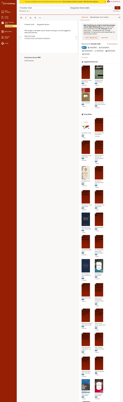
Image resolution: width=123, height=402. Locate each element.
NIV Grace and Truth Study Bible (86, 228)
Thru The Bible (86, 103)
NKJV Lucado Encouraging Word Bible (100, 325)
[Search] (117, 7)
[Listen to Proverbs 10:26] (40, 17)
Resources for (91, 44)
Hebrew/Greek (94, 17)
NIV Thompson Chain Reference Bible (86, 275)
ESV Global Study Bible (86, 133)
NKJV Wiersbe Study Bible (85, 394)
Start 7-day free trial (91, 37)
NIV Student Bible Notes (87, 250)
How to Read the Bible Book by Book (100, 103)
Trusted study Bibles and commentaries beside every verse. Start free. (68, 2)
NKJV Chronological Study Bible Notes (87, 324)
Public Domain (29, 60)
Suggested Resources (91, 62)
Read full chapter (30, 36)
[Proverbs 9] (20, 37)
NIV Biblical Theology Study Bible (99, 182)
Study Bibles (88, 114)
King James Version (30, 57)
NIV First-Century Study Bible (99, 205)
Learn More (104, 37)
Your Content (104, 17)
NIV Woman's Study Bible (98, 274)
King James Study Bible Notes (86, 81)
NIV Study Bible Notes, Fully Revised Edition (99, 251)
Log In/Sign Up (115, 2)
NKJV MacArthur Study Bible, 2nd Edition (86, 349)
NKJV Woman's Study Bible (99, 394)
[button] (113, 2)
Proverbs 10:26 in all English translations (37, 38)
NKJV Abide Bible (86, 298)
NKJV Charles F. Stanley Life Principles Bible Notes (99, 300)
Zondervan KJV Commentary (99, 81)
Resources (85, 17)
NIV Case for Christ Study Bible (87, 205)
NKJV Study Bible (99, 371)
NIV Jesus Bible (99, 227)
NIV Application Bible (86, 181)
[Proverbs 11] (77, 37)
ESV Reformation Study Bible (99, 133)
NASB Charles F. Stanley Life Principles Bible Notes (99, 158)
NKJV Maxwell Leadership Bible (99, 348)
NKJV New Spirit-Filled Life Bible (86, 372)
